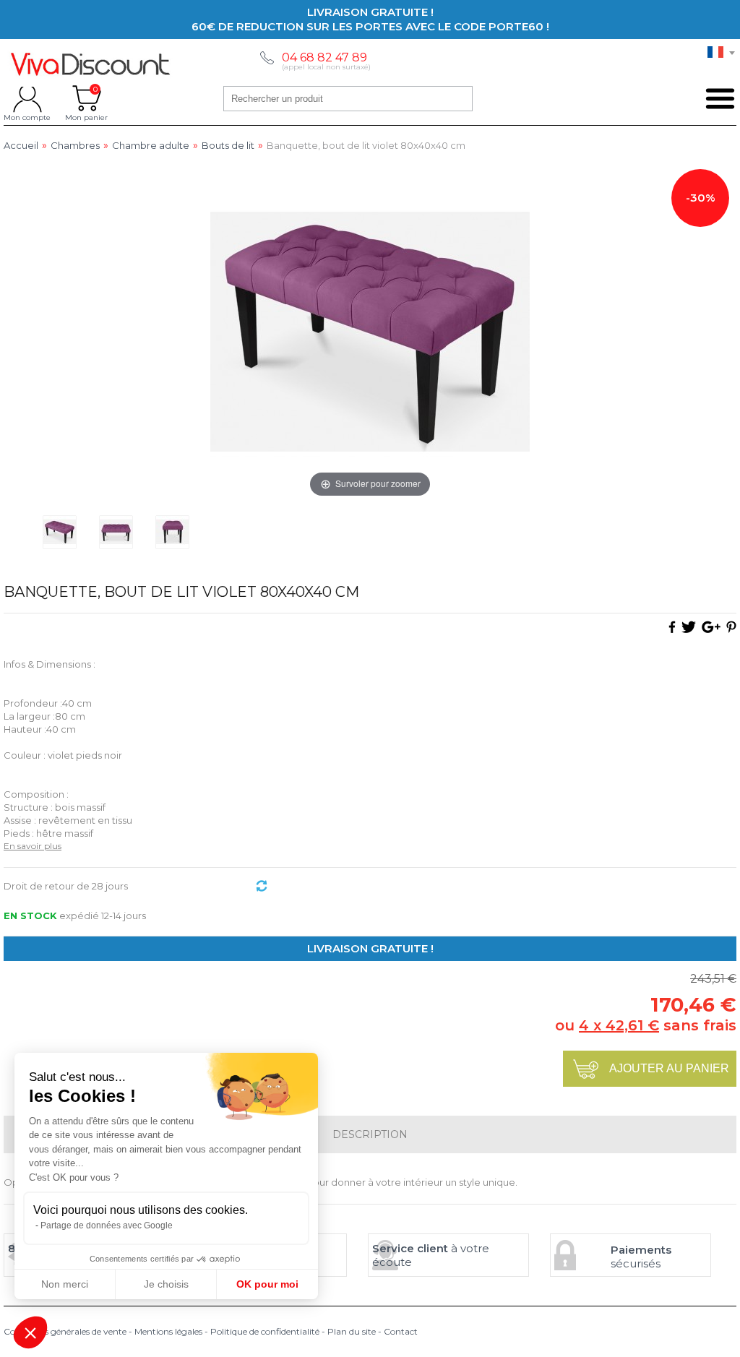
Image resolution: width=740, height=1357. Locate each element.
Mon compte (27, 98)
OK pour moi (267, 1284)
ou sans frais (645, 1025)
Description (370, 1134)
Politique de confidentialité (264, 1331)
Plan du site (351, 1331)
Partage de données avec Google (106, 1225)
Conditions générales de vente (65, 1331)
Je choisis (166, 1284)
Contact (401, 1331)
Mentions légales (168, 1331)
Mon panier (86, 98)
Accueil (21, 145)
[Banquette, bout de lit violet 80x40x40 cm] (59, 532)
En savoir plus (32, 845)
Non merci (64, 1284)
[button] (30, 1332)
